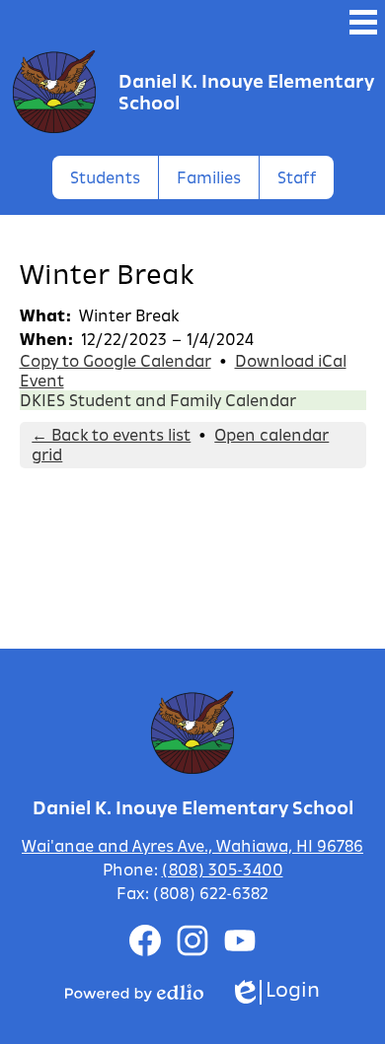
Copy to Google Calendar (115, 361)
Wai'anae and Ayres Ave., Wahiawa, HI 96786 (192, 846)
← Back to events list (111, 435)
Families (209, 177)
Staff (296, 177)
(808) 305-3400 (222, 869)
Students (105, 177)
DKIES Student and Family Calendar (158, 400)
